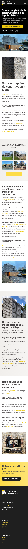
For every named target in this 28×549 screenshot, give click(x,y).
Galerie (3, 539)
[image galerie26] (20, 156)
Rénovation (4, 527)
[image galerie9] (8, 166)
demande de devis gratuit (8, 131)
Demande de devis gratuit (12, 26)
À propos (4, 537)
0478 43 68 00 (8, 512)
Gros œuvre (4, 526)
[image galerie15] (20, 166)
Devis (3, 542)
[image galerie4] (8, 156)
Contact (4, 541)
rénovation (8, 393)
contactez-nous (9, 426)
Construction (5, 522)
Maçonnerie (4, 524)
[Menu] (24, 2)
